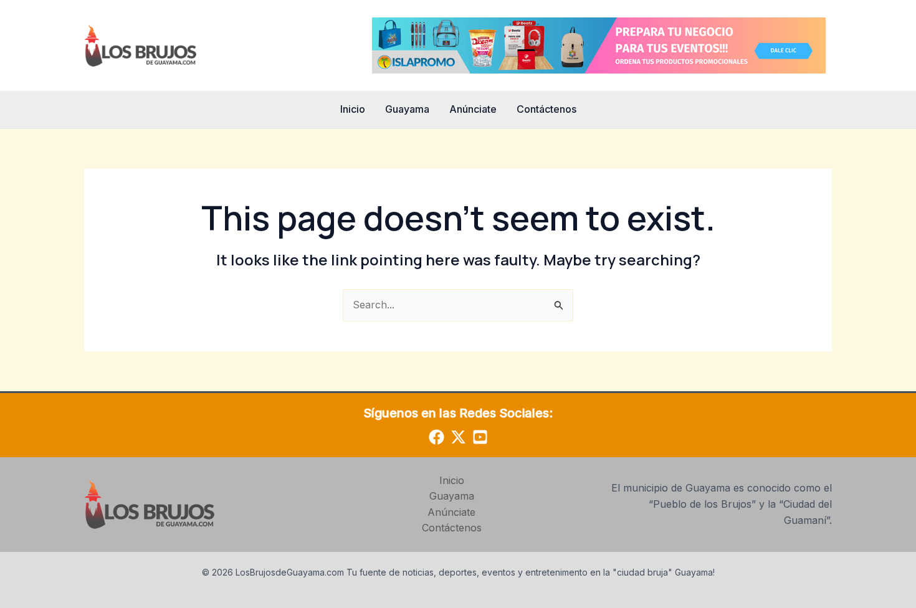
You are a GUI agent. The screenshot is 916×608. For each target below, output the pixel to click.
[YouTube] (480, 437)
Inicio (352, 109)
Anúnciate (473, 109)
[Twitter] (458, 437)
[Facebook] (436, 437)
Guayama (407, 109)
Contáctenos (546, 109)
